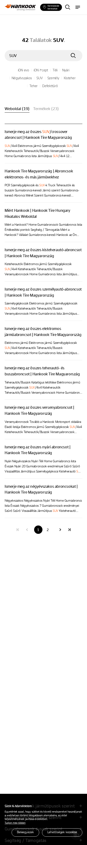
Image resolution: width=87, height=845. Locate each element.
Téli (55, 70)
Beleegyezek (25, 832)
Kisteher (70, 78)
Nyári (65, 70)
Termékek (46, 108)
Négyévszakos (22, 78)
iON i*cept (41, 70)
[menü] (77, 7)
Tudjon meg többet (15, 822)
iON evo (23, 70)
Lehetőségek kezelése (62, 832)
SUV (39, 78)
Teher (33, 85)
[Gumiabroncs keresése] (67, 7)
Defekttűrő (50, 85)
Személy (53, 78)
